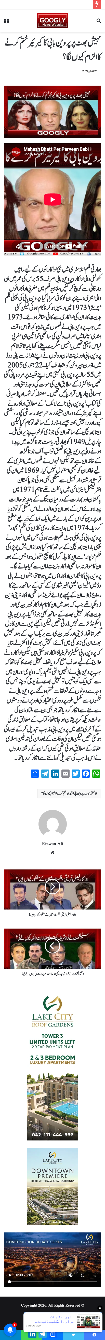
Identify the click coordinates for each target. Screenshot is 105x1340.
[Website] (52, 853)
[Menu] (6, 22)
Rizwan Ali (52, 844)
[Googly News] (52, 20)
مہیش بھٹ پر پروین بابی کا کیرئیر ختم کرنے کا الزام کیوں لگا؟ (68, 793)
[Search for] (98, 22)
